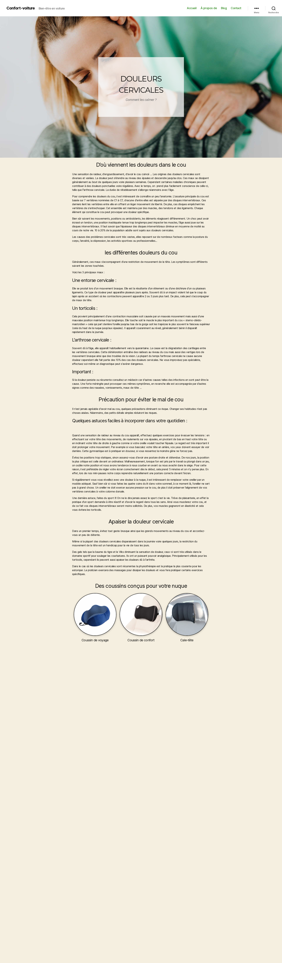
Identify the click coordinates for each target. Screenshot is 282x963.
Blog (224, 8)
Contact (236, 8)
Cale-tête (187, 640)
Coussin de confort (140, 640)
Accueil (191, 8)
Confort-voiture (21, 8)
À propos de (209, 8)
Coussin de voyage (95, 640)
